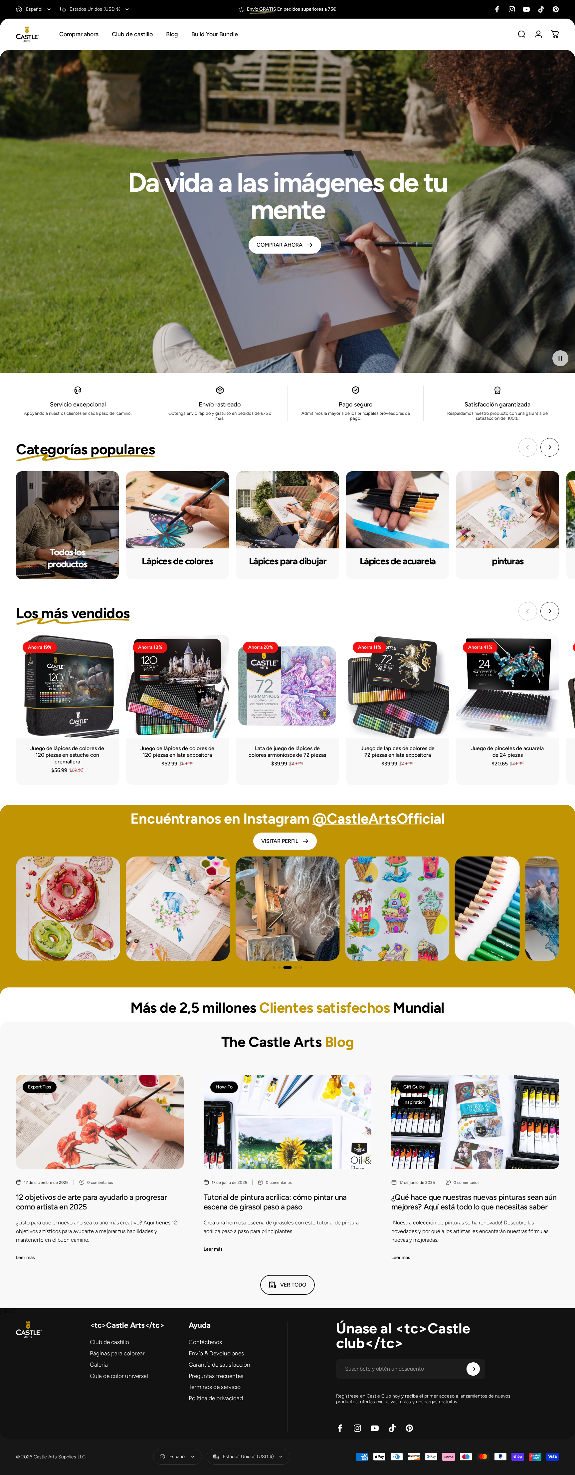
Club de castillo (109, 1341)
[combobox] (34, 9)
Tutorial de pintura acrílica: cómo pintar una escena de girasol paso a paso (275, 1201)
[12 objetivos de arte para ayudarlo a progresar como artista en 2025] (100, 1122)
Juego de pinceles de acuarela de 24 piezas (507, 751)
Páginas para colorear (117, 1353)
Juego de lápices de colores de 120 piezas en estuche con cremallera (67, 755)
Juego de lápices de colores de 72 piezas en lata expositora (398, 751)
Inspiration (414, 1102)
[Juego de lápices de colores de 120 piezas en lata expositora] (177, 686)
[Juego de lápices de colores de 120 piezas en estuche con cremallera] (67, 686)
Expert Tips (39, 1087)
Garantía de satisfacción (219, 1364)
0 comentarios (100, 1182)
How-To (224, 1087)
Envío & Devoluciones (216, 1353)
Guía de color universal (119, 1375)
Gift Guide (414, 1087)
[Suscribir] (473, 1369)
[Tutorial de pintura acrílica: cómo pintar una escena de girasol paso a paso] (287, 1122)
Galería (99, 1364)
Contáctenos (205, 1341)
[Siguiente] (549, 447)
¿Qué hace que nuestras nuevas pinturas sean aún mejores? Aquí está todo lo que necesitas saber (474, 1201)
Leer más (25, 1257)
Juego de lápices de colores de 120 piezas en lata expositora (177, 751)
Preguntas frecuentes (216, 1375)
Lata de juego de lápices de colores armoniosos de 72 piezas (287, 751)
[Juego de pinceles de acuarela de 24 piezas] (507, 686)
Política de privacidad (216, 1398)
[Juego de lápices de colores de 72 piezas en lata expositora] (397, 686)
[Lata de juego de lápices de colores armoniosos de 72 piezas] (287, 686)
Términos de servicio (215, 1386)
